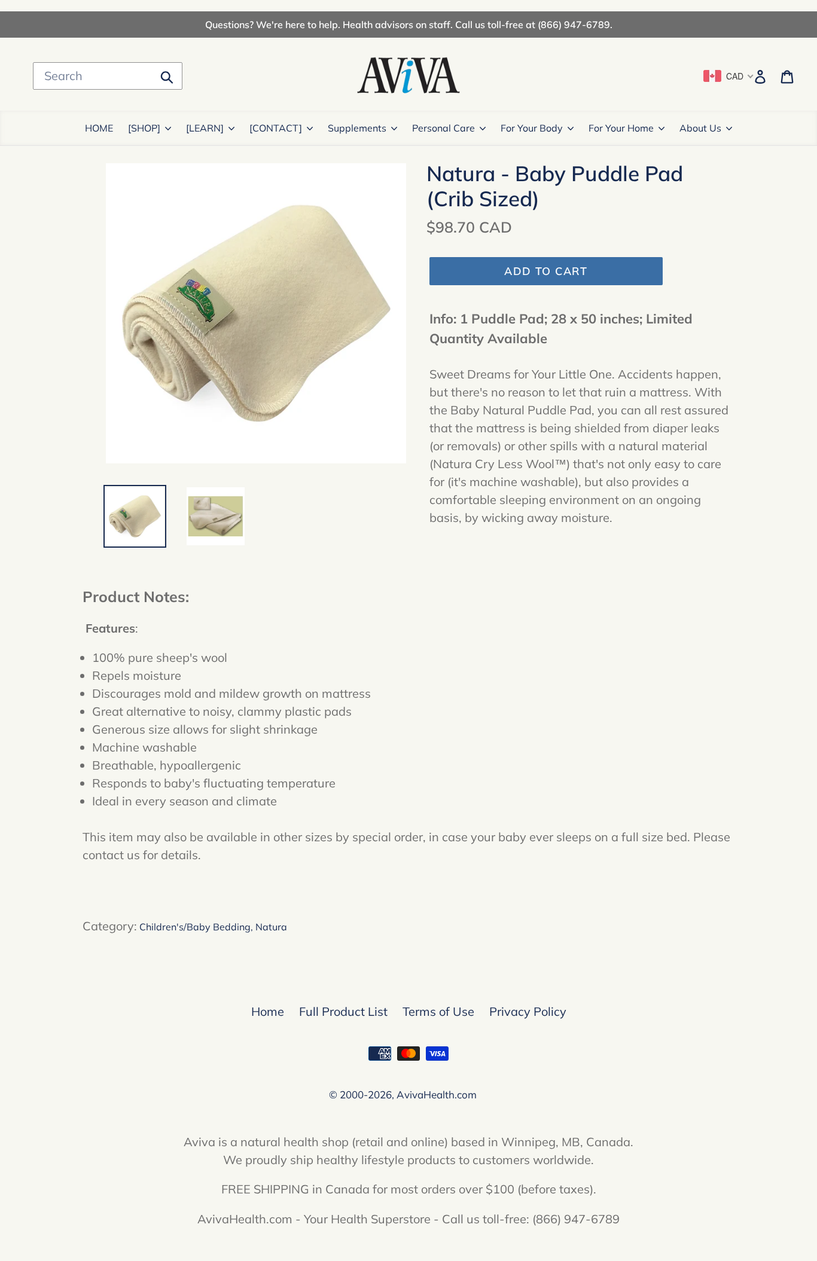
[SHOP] (144, 128)
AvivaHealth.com (437, 1094)
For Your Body (532, 128)
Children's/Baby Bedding (195, 927)
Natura (271, 927)
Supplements (357, 128)
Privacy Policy (527, 1011)
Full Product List (343, 1011)
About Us (700, 128)
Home (267, 1011)
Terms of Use (438, 1011)
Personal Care (443, 128)
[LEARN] (205, 128)
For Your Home (621, 128)
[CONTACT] (275, 128)
